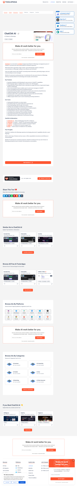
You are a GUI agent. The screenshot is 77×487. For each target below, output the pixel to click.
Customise (7, 482)
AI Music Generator (24, 422)
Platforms (26, 12)
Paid (16, 416)
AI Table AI (9, 123)
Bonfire (9, 126)
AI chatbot (20, 64)
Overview (5, 12)
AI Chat (6, 39)
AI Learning (44, 281)
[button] (26, 178)
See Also (37, 12)
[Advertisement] (28, 22)
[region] (14, 479)
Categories (32, 12)
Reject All (14, 482)
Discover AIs (45, 2)
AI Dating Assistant (7, 243)
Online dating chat (41, 243)
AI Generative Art (46, 422)
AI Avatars (40, 422)
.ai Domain (52, 2)
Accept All (22, 482)
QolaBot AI (9, 125)
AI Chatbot (10, 39)
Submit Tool (58, 2)
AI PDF (48, 281)
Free (16, 275)
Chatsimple (9, 122)
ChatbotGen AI (10, 120)
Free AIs (21, 12)
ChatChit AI (7, 64)
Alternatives (15, 12)
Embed (10, 12)
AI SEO (5, 422)
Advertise (64, 2)
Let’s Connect (70, 2)
